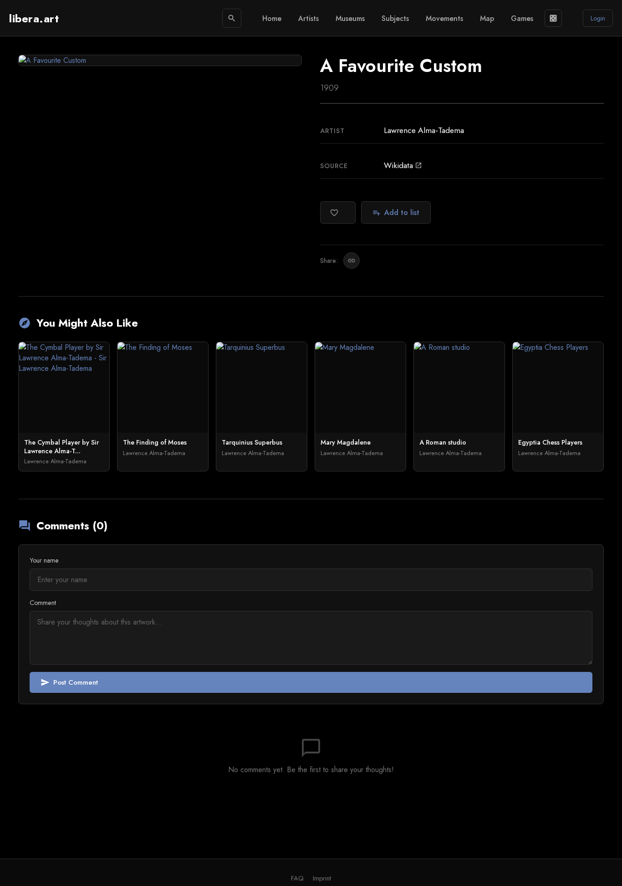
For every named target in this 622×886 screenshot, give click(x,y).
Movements (444, 18)
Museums (350, 18)
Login (598, 18)
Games (522, 18)
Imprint (322, 878)
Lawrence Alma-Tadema (424, 130)
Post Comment (69, 682)
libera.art (34, 18)
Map (487, 18)
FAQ (297, 878)
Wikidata (403, 165)
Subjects (395, 18)
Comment (43, 602)
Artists (308, 18)
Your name (44, 560)
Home (271, 18)
